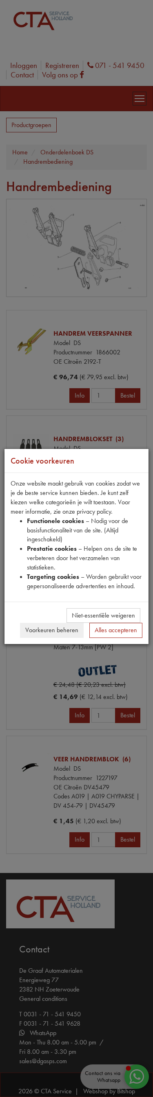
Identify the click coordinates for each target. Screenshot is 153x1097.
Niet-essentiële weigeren (103, 615)
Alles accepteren (116, 630)
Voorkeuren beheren (51, 630)
